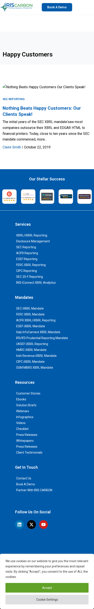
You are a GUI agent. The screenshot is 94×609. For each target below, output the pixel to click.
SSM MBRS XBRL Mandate (34, 367)
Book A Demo (25, 484)
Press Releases (26, 435)
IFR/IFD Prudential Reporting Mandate (42, 338)
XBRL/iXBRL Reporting (31, 235)
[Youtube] (43, 524)
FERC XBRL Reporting (31, 265)
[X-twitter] (31, 524)
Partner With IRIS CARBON (34, 490)
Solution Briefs (26, 405)
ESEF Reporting (26, 259)
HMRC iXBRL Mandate (31, 350)
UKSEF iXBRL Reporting (32, 344)
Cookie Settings (47, 599)
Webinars (22, 411)
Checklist (22, 429)
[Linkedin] (19, 524)
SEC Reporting (13, 99)
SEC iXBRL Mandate (30, 308)
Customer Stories (28, 393)
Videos (21, 423)
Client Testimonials (29, 452)
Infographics (24, 417)
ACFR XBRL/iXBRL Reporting (36, 320)
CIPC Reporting (26, 271)
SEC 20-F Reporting (29, 276)
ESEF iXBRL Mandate (30, 326)
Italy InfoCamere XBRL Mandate (38, 332)
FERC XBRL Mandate (30, 314)
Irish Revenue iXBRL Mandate (36, 355)
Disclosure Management (33, 241)
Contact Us (23, 478)
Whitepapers (25, 440)
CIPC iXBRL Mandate (30, 361)
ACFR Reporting (27, 253)
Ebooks (21, 399)
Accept (47, 588)
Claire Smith (12, 147)
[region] (47, 581)
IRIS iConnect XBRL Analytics (36, 282)
